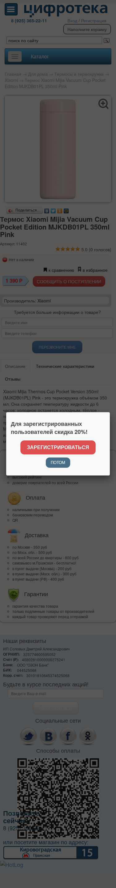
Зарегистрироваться (58, 447)
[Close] (109, 412)
